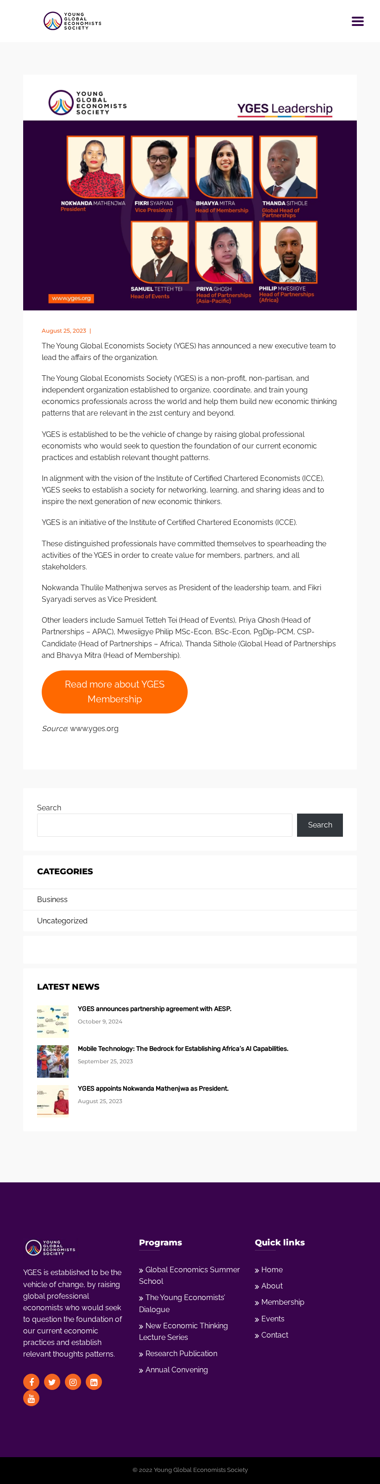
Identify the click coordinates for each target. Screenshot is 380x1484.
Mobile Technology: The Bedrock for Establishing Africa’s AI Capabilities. (183, 1049)
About (272, 1286)
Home (272, 1269)
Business (52, 899)
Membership (282, 1302)
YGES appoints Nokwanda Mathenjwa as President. (153, 1088)
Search (49, 807)
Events (273, 1318)
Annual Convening (177, 1369)
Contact (274, 1335)
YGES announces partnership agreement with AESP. (155, 1009)
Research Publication (181, 1353)
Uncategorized (62, 920)
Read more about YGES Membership (115, 691)
